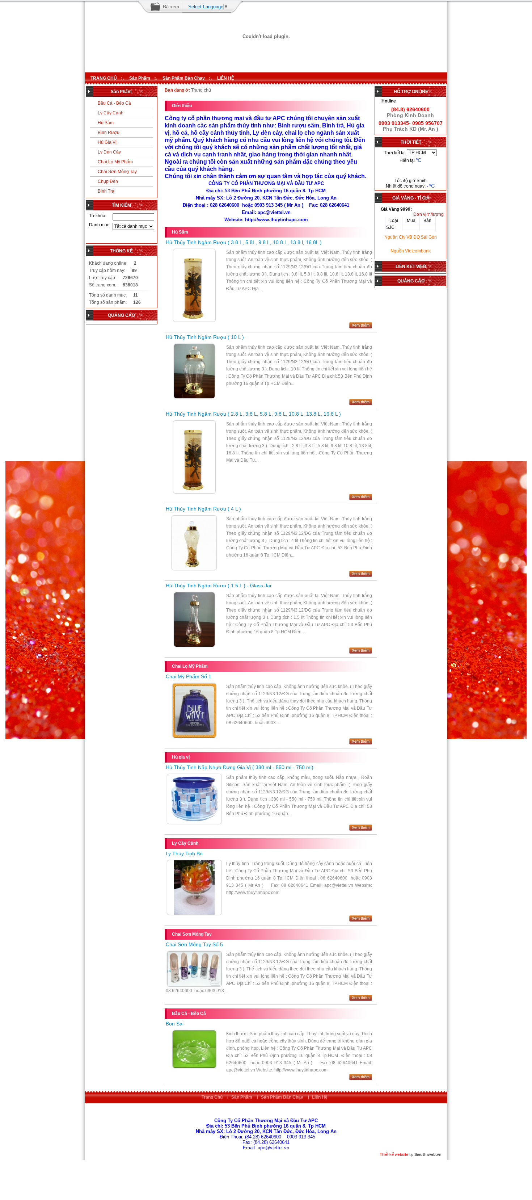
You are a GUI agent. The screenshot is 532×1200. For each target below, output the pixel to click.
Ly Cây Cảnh (110, 113)
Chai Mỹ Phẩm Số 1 (188, 676)
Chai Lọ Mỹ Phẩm (115, 161)
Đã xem (171, 6)
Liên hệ (320, 1097)
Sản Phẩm (139, 78)
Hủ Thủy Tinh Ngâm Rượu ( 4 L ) (203, 509)
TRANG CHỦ (103, 78)
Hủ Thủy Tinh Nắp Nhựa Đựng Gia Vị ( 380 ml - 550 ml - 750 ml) (239, 767)
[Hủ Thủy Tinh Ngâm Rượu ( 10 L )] (194, 396)
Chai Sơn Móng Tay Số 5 (194, 944)
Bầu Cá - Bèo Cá (114, 103)
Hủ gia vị (107, 142)
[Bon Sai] (194, 1066)
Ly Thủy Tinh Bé (184, 853)
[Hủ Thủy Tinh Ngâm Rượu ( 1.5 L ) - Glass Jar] (194, 645)
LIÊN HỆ (225, 78)
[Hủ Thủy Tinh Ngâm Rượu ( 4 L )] (194, 568)
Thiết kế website (394, 1154)
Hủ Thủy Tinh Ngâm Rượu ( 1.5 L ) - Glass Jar (219, 585)
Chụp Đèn (108, 181)
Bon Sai (174, 1024)
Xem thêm (361, 325)
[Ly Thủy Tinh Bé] (194, 913)
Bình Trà (106, 191)
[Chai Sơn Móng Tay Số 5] (194, 984)
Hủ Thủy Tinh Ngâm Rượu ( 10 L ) (205, 337)
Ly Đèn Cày (109, 152)
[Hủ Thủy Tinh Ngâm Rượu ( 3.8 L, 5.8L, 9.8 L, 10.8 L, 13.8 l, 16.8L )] (194, 320)
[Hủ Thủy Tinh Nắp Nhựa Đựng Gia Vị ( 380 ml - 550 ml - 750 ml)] (194, 822)
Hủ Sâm (106, 122)
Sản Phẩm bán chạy (183, 78)
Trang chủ (212, 1097)
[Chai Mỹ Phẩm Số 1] (194, 736)
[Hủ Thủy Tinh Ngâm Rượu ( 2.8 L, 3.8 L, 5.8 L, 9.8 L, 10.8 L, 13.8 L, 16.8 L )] (194, 491)
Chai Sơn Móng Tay (117, 171)
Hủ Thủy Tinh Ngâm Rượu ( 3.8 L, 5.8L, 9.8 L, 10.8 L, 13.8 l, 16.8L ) (244, 242)
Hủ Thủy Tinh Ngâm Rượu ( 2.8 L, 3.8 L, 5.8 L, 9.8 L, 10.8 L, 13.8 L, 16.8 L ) (253, 414)
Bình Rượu (108, 132)
